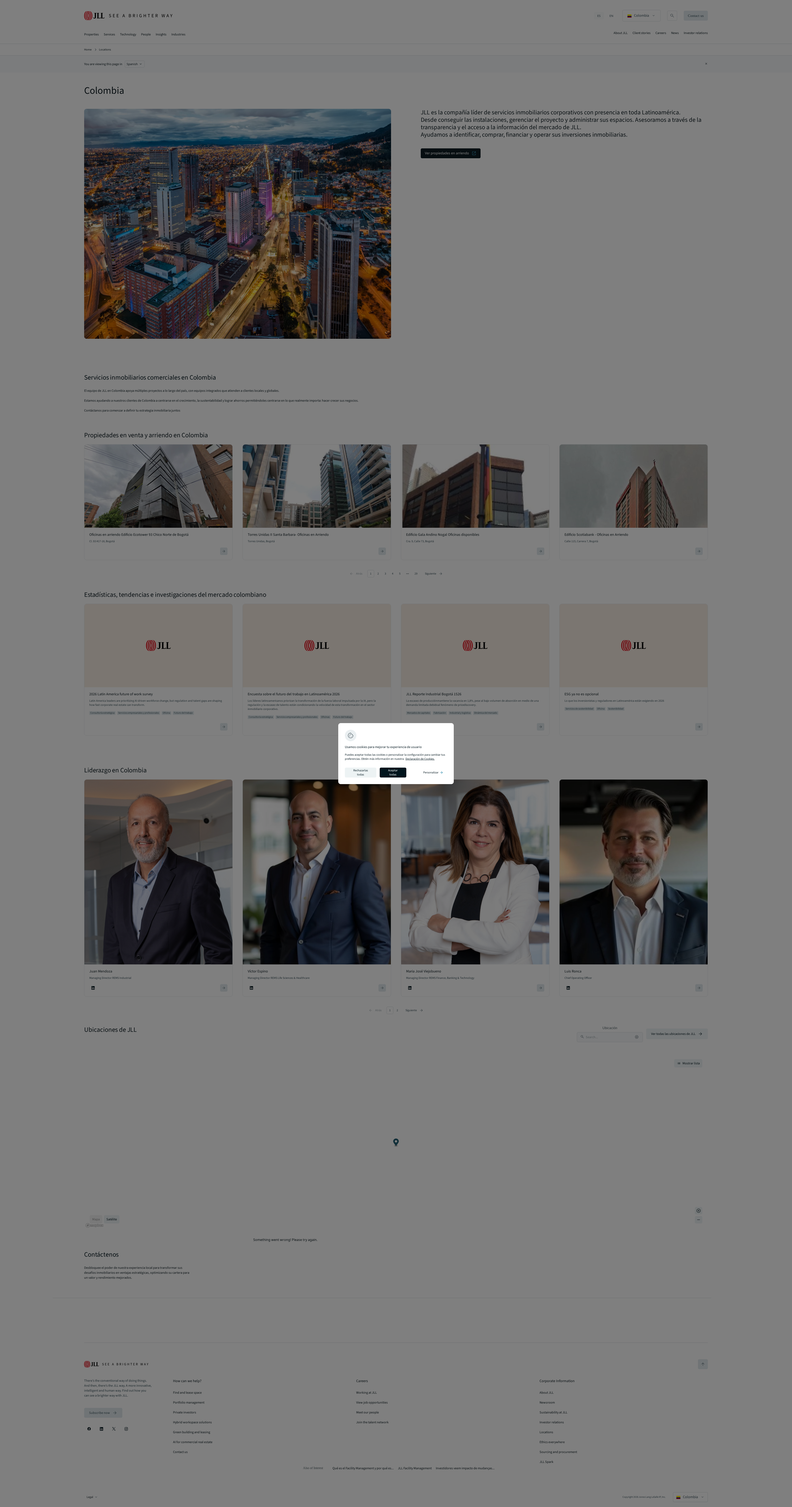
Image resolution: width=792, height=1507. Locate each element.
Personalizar (433, 772)
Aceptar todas (393, 772)
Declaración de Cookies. (420, 759)
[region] (396, 753)
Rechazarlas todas (360, 772)
